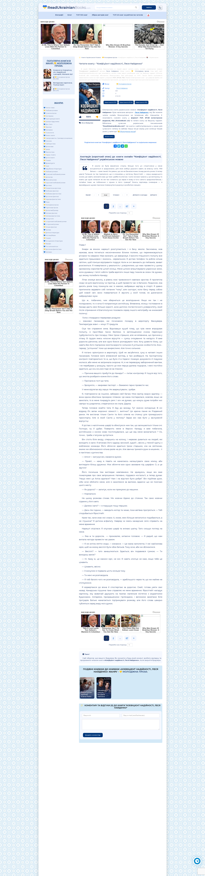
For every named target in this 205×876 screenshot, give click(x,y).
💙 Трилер (47, 230)
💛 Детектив (48, 177)
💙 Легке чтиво (49, 107)
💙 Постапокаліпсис (51, 246)
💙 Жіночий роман (50, 180)
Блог (70, 15)
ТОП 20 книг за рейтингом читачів (128, 15)
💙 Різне (46, 202)
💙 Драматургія (49, 163)
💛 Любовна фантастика (52, 194)
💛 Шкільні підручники (51, 121)
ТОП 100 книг (82, 15)
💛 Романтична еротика (52, 188)
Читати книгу (109, 136)
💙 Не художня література (53, 241)
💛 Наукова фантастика (52, 199)
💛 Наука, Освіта (50, 155)
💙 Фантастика (49, 152)
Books (69, 7)
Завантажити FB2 (141, 102)
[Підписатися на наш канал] (148, 15)
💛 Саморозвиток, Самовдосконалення (58, 138)
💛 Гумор (47, 149)
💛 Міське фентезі (50, 227)
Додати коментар (93, 735)
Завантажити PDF (110, 102)
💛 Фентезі (48, 127)
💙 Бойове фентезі (50, 213)
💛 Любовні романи (51, 110)
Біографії (59, 15)
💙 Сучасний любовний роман (54, 174)
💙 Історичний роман (51, 224)
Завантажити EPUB (126, 102)
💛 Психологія (49, 132)
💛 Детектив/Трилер (51, 210)
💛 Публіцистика (49, 144)
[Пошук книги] (136, 7)
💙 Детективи (48, 146)
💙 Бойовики (48, 130)
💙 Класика (48, 141)
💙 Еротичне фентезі (51, 196)
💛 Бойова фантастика (52, 216)
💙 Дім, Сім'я (48, 124)
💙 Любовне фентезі (51, 191)
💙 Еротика (48, 185)
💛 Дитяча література (51, 232)
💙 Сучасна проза (50, 113)
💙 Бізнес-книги (49, 135)
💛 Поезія (47, 160)
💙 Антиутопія (49, 219)
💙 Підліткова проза (51, 207)
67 (127, 206)
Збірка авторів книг (100, 15)
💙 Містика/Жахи (50, 235)
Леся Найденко (112, 71)
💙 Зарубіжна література (53, 169)
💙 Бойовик (48, 252)
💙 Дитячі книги (49, 157)
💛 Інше (46, 166)
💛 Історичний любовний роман (55, 221)
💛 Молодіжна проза (51, 205)
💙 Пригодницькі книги (52, 119)
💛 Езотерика (48, 116)
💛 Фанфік (47, 244)
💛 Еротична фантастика (52, 249)
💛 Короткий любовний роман (54, 182)
